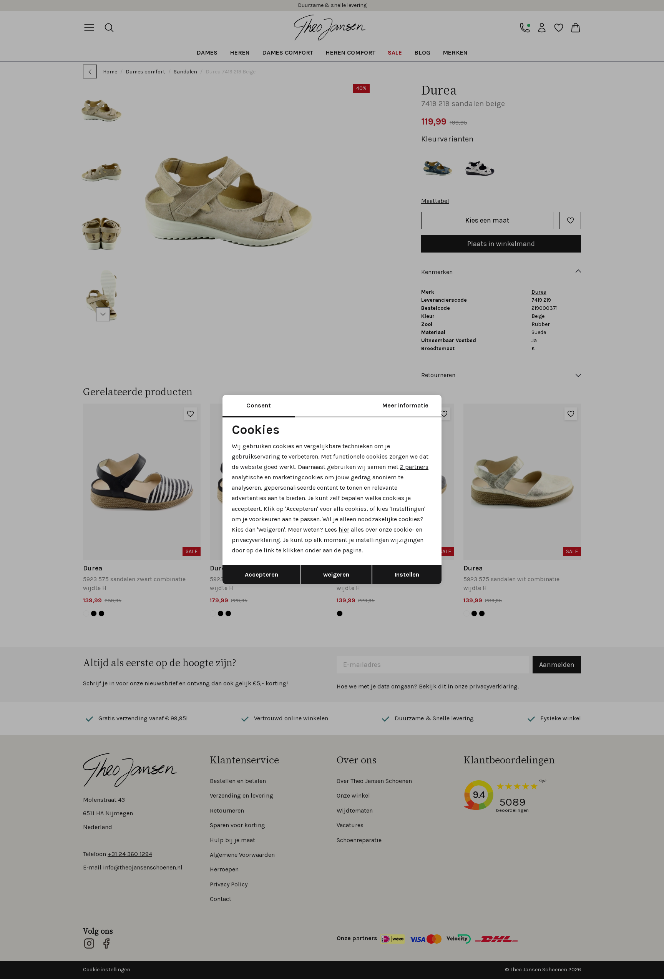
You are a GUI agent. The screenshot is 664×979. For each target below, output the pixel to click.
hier (344, 529)
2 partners (414, 466)
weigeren (336, 574)
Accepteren (261, 574)
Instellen (407, 574)
